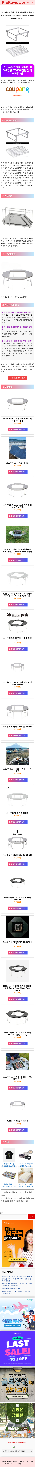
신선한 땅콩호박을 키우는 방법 (11, 1288)
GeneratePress (26, 1464)
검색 (1, 1213)
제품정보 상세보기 (18, 378)
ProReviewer (13, 2)
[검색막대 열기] (28, 2)
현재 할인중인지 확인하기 (17, 429)
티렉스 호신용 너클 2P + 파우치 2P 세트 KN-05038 (17, 1276)
